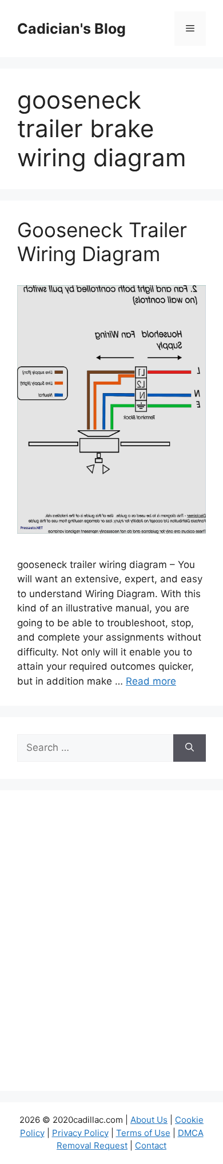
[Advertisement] (111, 948)
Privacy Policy (80, 1132)
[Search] (189, 748)
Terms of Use (143, 1132)
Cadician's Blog (71, 28)
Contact (150, 1145)
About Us (149, 1119)
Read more (151, 681)
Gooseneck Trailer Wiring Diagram (102, 242)
